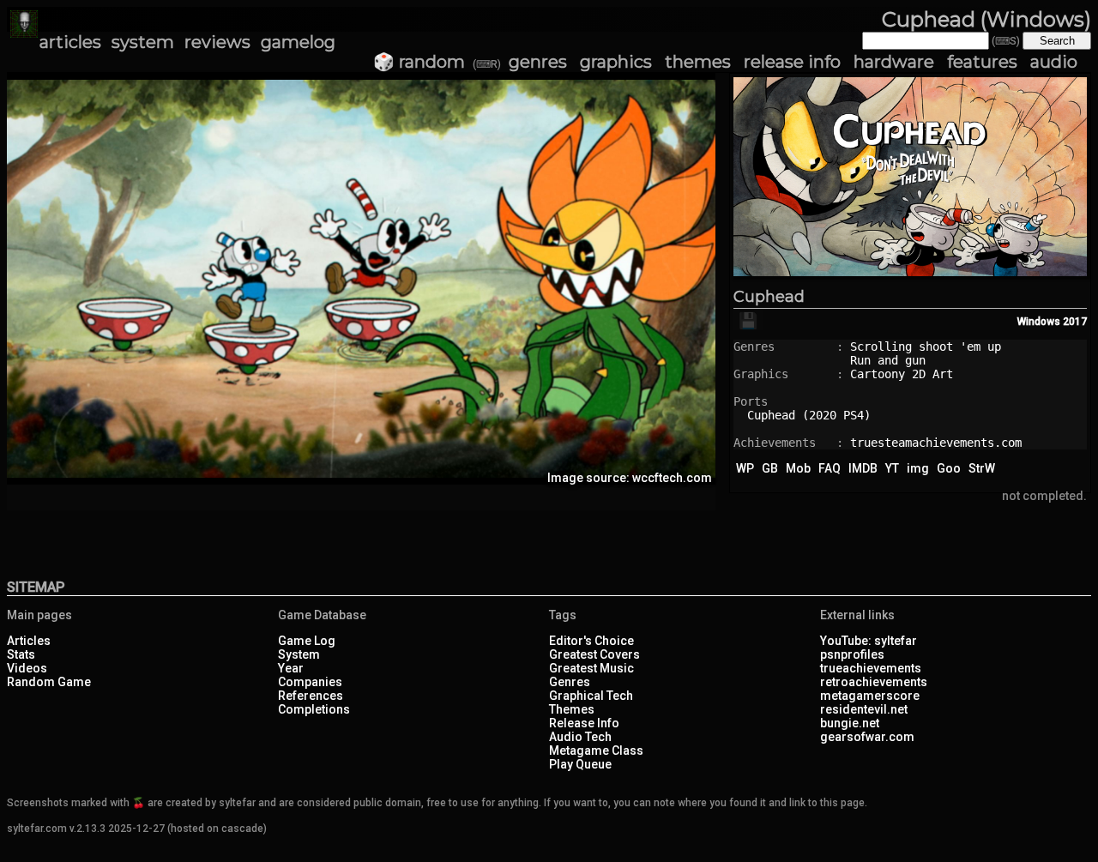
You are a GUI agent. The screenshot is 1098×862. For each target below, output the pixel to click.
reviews (217, 42)
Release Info (584, 723)
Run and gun (888, 360)
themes (698, 61)
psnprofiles (852, 654)
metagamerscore (870, 695)
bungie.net (849, 723)
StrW (981, 468)
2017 (1075, 322)
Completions (314, 709)
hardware (894, 61)
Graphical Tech (591, 695)
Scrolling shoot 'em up (925, 346)
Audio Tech (580, 737)
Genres (569, 682)
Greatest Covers (594, 654)
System (299, 654)
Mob (798, 468)
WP (745, 468)
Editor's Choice (591, 641)
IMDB (863, 468)
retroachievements (873, 682)
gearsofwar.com (867, 737)
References (310, 695)
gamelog (298, 42)
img (918, 468)
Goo (949, 468)
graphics (616, 61)
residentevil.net (864, 709)
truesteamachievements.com (936, 442)
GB (770, 468)
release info (792, 61)
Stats (21, 654)
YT (892, 468)
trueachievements (870, 668)
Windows (1038, 322)
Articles (29, 641)
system (143, 42)
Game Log (306, 641)
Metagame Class (596, 750)
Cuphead (769, 296)
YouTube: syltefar (868, 641)
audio (1053, 61)
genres (538, 61)
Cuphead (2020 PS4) (809, 415)
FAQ (829, 468)
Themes (571, 709)
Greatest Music (591, 668)
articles (70, 42)
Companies (310, 682)
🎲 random (419, 61)
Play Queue (580, 764)
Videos (27, 668)
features (982, 61)
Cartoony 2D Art (901, 374)
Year (291, 668)
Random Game (49, 682)
